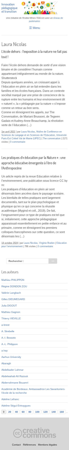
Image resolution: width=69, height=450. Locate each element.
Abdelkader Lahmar (12, 369)
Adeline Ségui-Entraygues (15, 405)
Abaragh (6, 363)
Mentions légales (47, 444)
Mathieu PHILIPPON (12, 279)
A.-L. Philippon (9, 344)
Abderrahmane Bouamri (14, 382)
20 (9, 411)
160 (62, 411)
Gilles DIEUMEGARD (13, 299)
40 (16, 411)
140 (53, 411)
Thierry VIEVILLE (11, 318)
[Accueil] (34, 13)
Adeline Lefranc (10, 399)
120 (45, 411)
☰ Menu (34, 28)
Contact (16, 444)
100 (37, 411)
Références (29, 444)
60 (23, 411)
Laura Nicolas (28, 132)
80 (29, 411)
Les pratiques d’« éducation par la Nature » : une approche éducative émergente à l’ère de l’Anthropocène (33, 162)
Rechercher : (16, 261)
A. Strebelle (7, 331)
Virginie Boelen (46, 243)
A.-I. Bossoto (8, 337)
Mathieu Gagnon (10, 312)
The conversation (52, 138)
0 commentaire (17, 142)
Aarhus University (11, 357)
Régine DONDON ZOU (14, 286)
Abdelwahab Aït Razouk (14, 376)
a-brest (5, 324)
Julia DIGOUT (9, 305)
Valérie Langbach (11, 292)
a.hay (4, 350)
